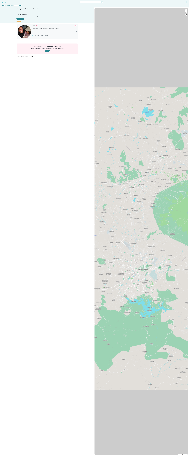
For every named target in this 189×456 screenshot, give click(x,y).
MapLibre (179, 454)
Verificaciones (11, 5)
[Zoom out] (186, 12)
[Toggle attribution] (187, 454)
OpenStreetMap (184, 454)
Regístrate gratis (20, 18)
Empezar (47, 50)
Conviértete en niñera (179, 1)
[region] (141, 231)
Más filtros (19, 5)
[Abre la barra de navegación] (186, 2)
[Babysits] (5, 2)
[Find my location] (186, 15)
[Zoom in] (186, 10)
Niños (4, 5)
